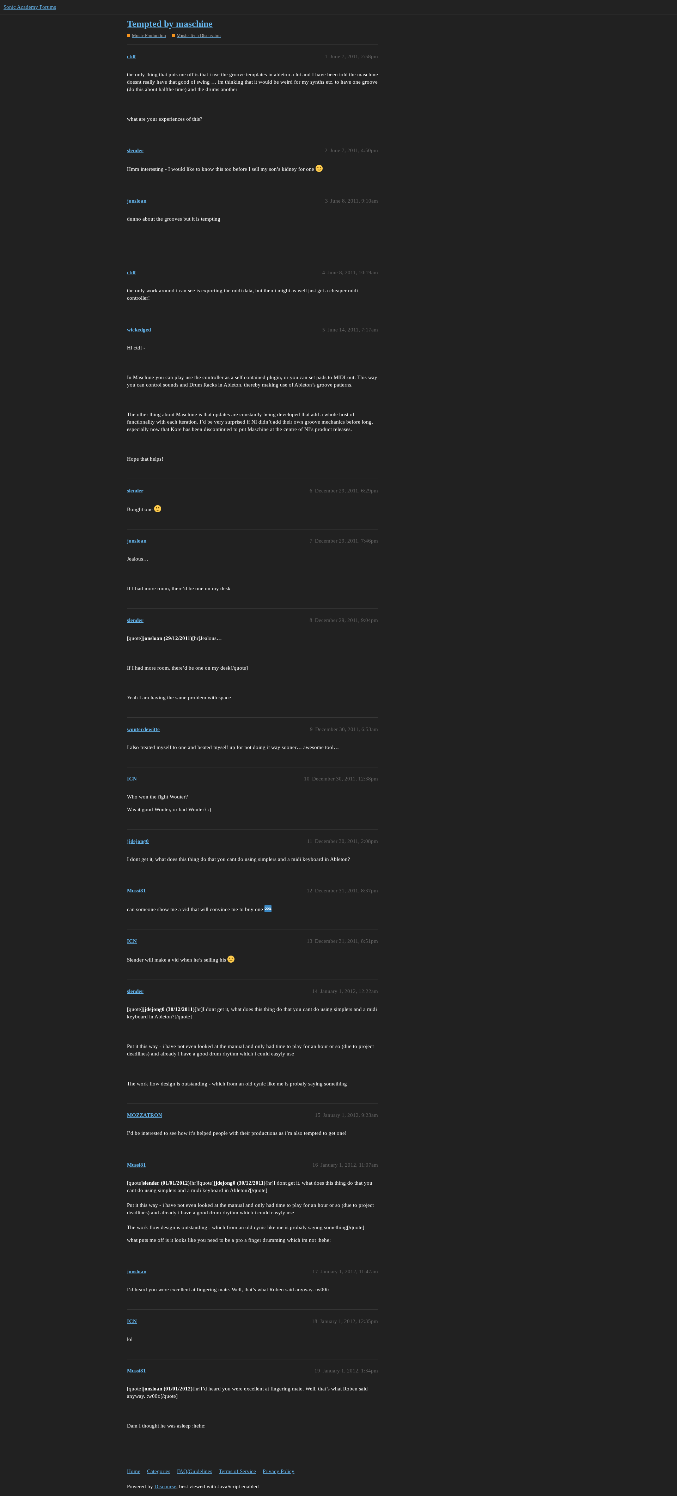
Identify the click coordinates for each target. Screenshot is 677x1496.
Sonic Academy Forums (30, 7)
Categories (158, 1471)
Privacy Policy (278, 1471)
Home (133, 1471)
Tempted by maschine (170, 24)
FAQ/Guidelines (194, 1471)
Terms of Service (237, 1471)
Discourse (165, 1486)
